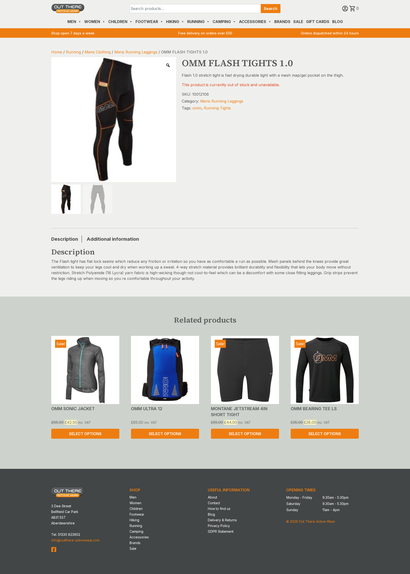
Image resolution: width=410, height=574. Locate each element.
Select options (85, 433)
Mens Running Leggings (135, 52)
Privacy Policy (219, 526)
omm (196, 108)
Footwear (146, 21)
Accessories (252, 21)
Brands (282, 21)
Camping (222, 21)
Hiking (172, 21)
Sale (298, 21)
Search (270, 8)
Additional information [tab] (113, 239)
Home (56, 52)
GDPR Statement (220, 531)
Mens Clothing (98, 52)
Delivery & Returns (222, 520)
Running (196, 21)
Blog (337, 21)
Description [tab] (64, 239)
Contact (214, 503)
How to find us (219, 509)
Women (92, 21)
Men (71, 21)
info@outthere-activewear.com (75, 540)
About (212, 497)
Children (117, 21)
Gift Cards (317, 21)
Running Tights (217, 108)
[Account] (345, 8)
